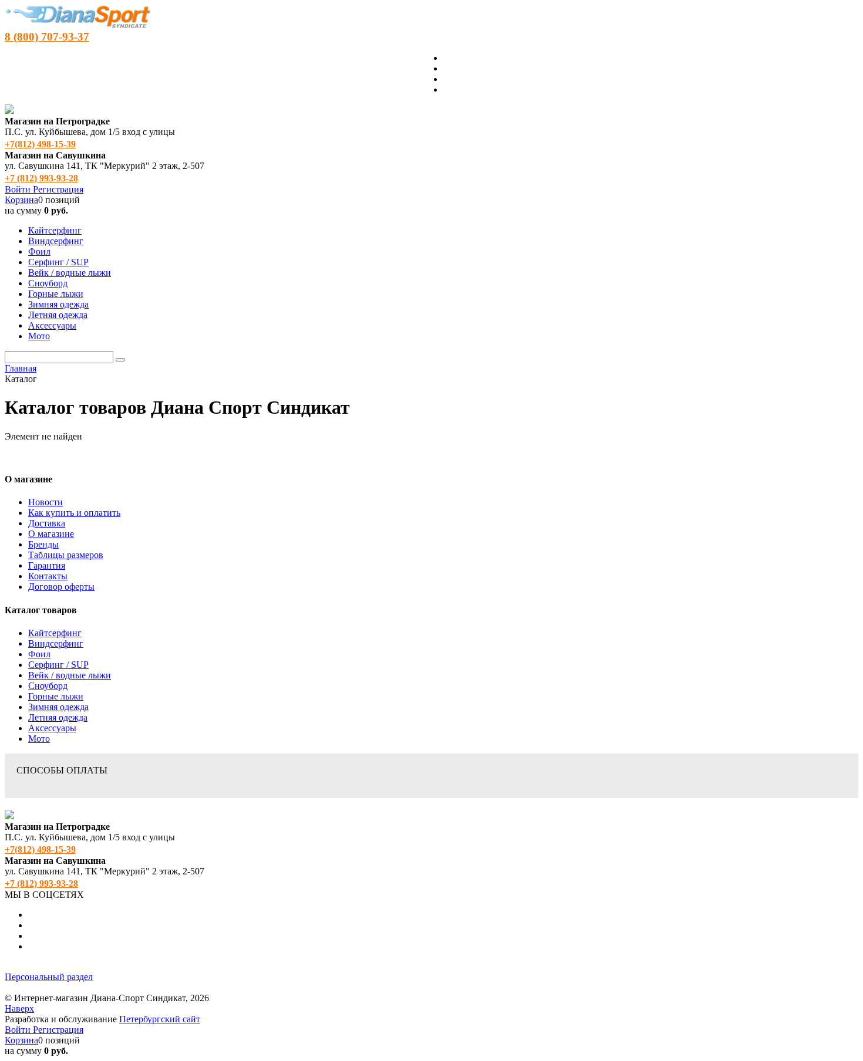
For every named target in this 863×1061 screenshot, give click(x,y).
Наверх (19, 1008)
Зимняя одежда (58, 707)
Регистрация (58, 189)
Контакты (48, 576)
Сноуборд (48, 686)
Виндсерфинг (55, 643)
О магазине (51, 534)
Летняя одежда (57, 717)
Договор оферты (61, 587)
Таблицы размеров (65, 555)
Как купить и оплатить (74, 513)
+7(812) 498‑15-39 (40, 144)
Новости (45, 502)
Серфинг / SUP (58, 665)
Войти (19, 189)
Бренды (43, 544)
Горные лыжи (55, 696)
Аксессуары (52, 728)
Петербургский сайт (159, 1019)
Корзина (21, 200)
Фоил (39, 654)
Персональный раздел (49, 977)
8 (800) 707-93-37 (47, 37)
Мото (39, 739)
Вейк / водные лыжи (69, 675)
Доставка (46, 523)
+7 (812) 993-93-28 (41, 178)
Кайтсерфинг (55, 633)
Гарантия (46, 565)
